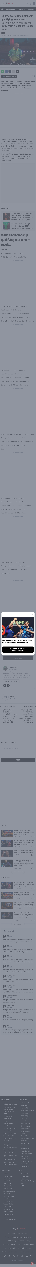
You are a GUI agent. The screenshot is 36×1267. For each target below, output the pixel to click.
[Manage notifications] (32, 1263)
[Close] (32, 614)
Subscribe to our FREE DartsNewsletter (18, 649)
